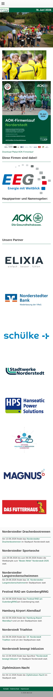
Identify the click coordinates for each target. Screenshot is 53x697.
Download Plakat (10, 152)
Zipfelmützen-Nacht (35, 682)
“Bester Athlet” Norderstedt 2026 (34, 568)
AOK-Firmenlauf (25, 152)
